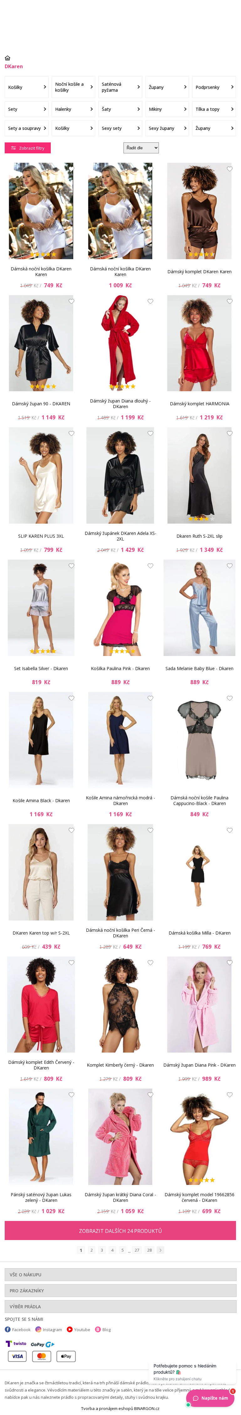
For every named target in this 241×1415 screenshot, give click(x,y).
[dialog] (120, 706)
